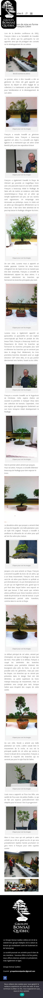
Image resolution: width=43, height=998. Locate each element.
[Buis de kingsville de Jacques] (21, 563)
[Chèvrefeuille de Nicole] (21, 786)
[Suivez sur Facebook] (5, 978)
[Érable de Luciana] (21, 325)
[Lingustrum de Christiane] (21, 457)
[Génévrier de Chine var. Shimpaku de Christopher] (21, 735)
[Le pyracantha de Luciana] (21, 387)
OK (22, 994)
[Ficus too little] (21, 829)
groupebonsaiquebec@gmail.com (22, 971)
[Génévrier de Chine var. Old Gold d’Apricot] (21, 126)
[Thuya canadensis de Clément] (21, 255)
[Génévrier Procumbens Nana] (21, 172)
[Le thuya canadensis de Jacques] (21, 646)
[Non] (40, 989)
